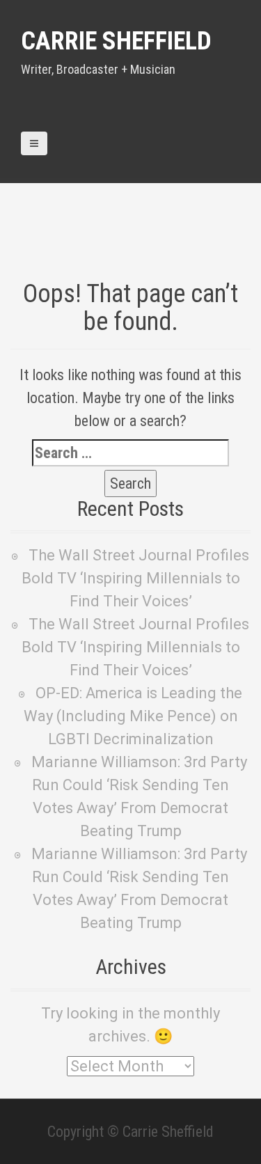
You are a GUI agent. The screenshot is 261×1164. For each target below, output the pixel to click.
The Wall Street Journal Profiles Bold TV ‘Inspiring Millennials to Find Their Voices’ (136, 578)
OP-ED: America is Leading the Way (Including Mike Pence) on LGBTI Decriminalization (133, 716)
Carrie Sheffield (116, 41)
